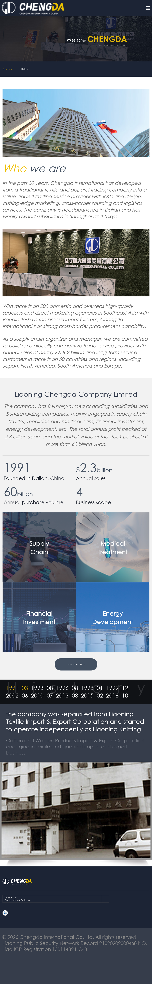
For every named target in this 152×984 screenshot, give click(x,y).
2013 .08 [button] (67, 695)
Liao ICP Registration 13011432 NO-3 (45, 949)
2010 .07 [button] (42, 695)
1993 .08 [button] (42, 688)
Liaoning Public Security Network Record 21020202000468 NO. (75, 943)
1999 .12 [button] (117, 688)
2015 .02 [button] (92, 695)
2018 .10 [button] (117, 695)
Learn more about (76, 664)
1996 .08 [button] (67, 688)
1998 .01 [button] (92, 688)
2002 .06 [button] (17, 695)
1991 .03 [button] (17, 688)
